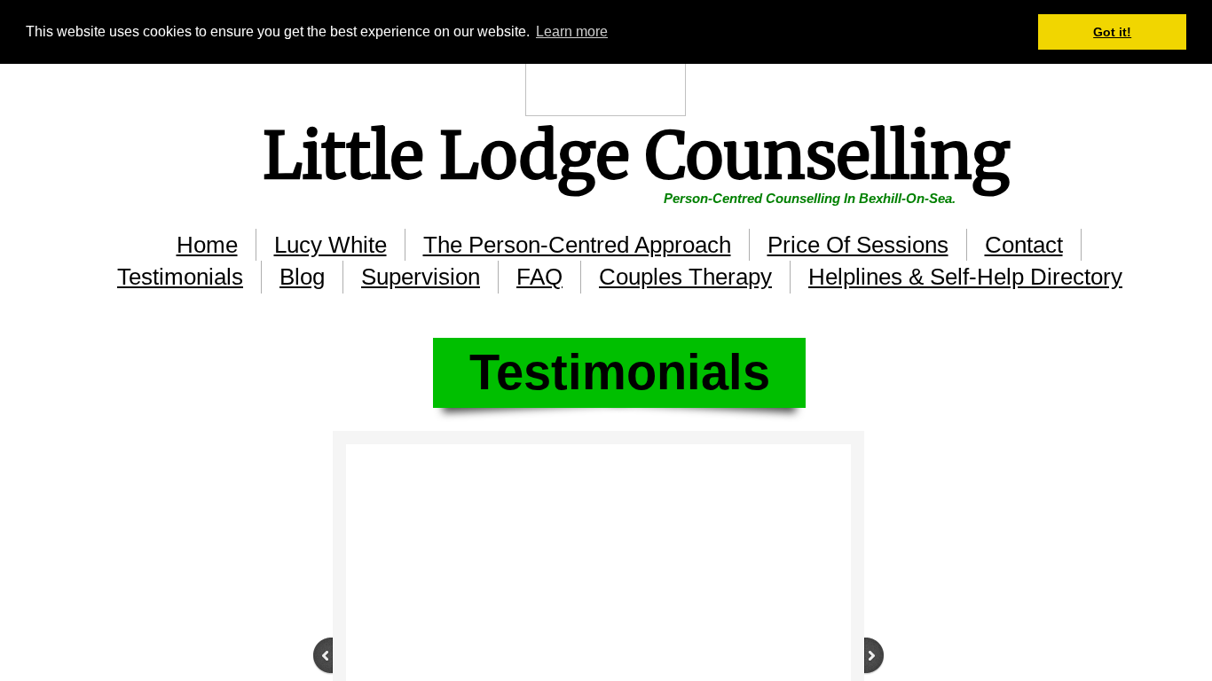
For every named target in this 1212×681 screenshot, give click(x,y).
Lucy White (330, 244)
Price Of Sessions (857, 244)
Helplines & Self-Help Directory (965, 276)
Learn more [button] (572, 31)
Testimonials (180, 276)
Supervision (420, 276)
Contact (1024, 244)
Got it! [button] (1112, 32)
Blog (302, 276)
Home (207, 244)
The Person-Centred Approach (577, 244)
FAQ (539, 276)
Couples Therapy (685, 276)
